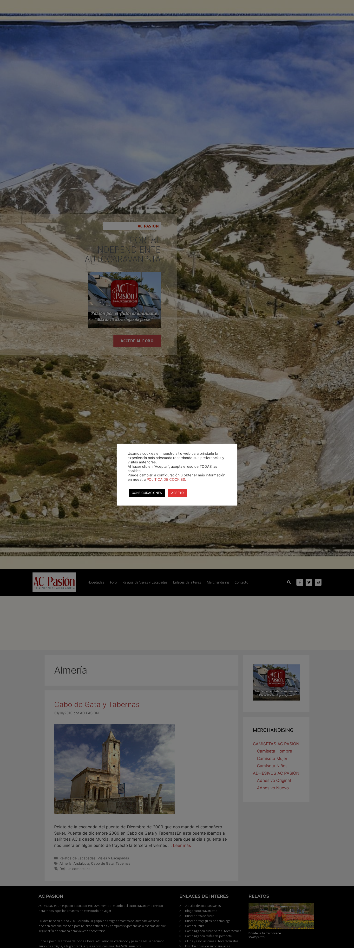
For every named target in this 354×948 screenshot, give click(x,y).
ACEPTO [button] (177, 493)
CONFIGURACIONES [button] (147, 493)
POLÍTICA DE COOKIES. (166, 479)
